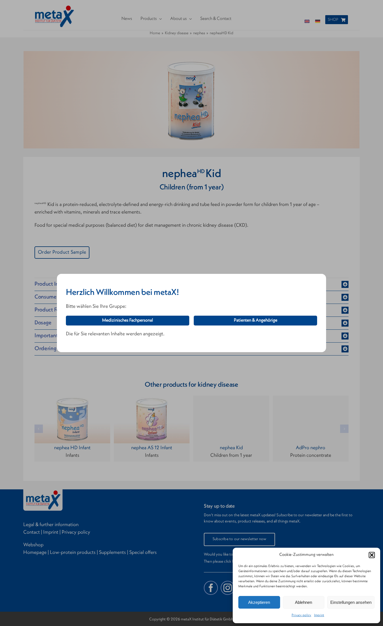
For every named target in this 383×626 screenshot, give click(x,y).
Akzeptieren (259, 602)
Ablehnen (303, 602)
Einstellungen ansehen (351, 602)
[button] (372, 555)
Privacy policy (301, 615)
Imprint (319, 615)
